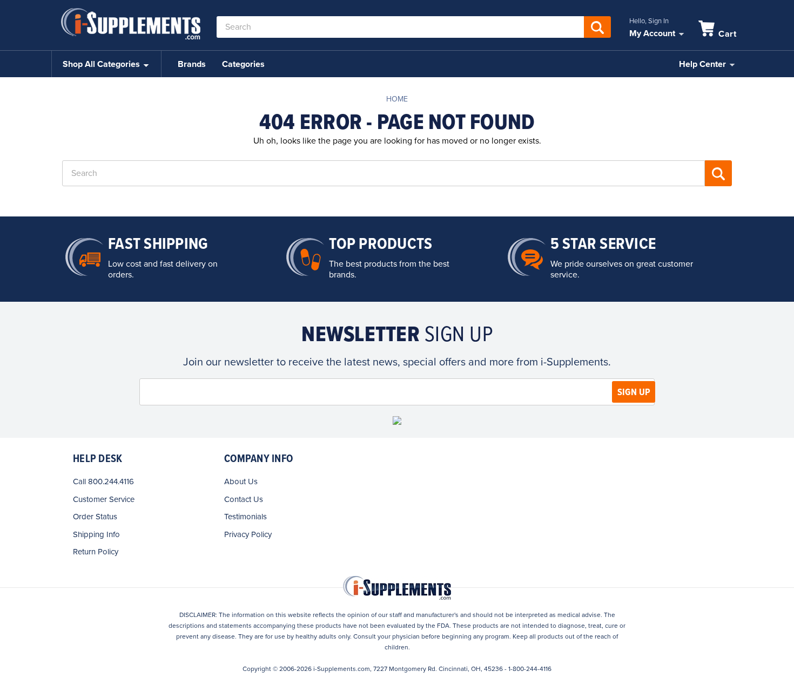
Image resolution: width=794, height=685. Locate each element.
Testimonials (245, 516)
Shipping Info (96, 534)
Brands (192, 64)
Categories (243, 64)
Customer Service (103, 499)
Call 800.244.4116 (103, 481)
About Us (241, 481)
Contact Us (243, 499)
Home (397, 99)
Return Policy (95, 552)
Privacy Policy (248, 534)
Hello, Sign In (649, 21)
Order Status (95, 516)
